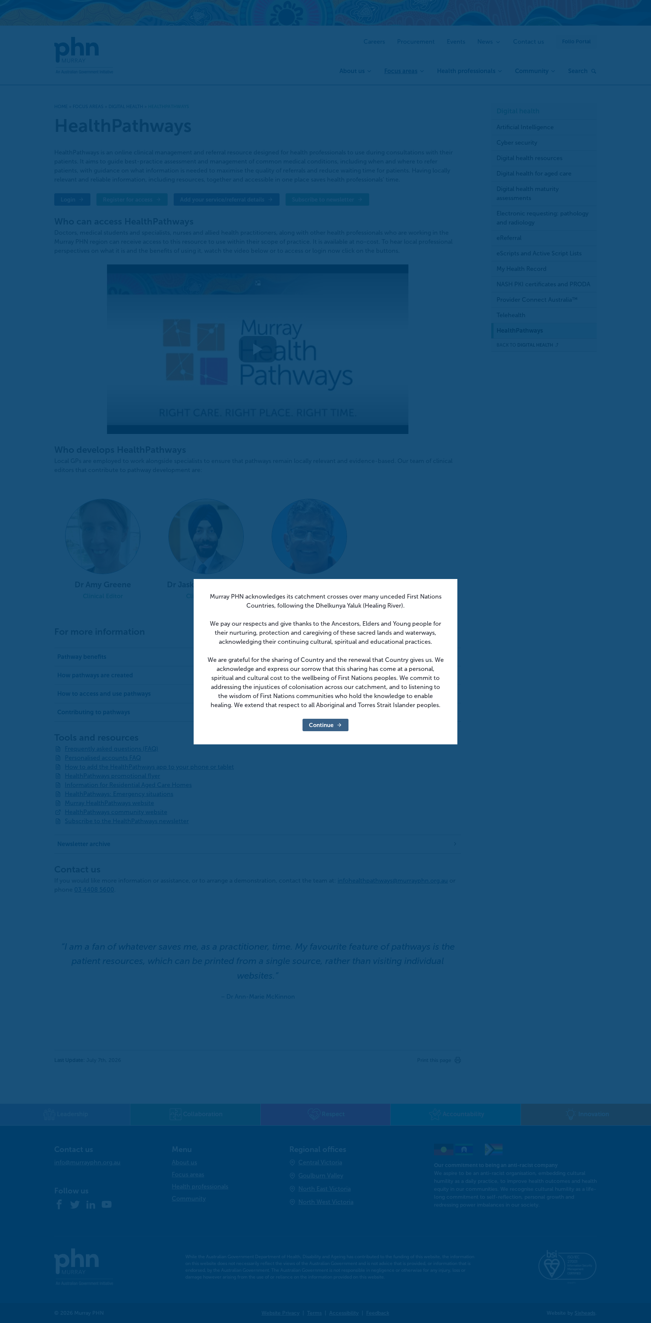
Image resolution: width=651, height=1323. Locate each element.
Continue (321, 725)
